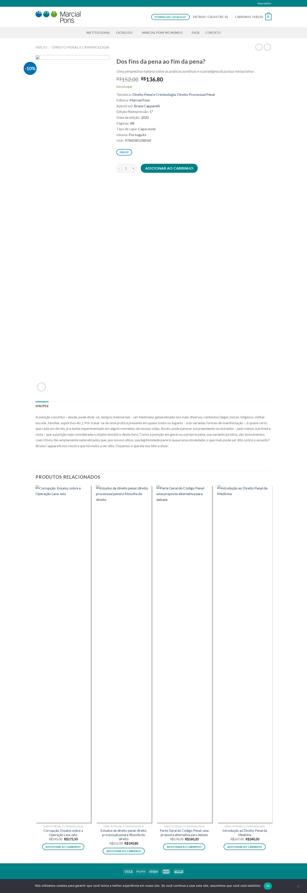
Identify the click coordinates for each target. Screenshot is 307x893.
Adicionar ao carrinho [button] (63, 846)
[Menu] (38, 32)
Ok (268, 886)
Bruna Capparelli (147, 106)
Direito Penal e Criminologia (80, 47)
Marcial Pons (139, 100)
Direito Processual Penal (196, 94)
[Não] (298, 887)
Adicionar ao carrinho (169, 168)
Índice (124, 152)
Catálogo (124, 32)
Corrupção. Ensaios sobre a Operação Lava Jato (63, 833)
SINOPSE (42, 406)
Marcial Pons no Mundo (162, 32)
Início (41, 47)
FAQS (196, 32)
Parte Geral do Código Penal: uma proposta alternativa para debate (184, 833)
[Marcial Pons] (58, 17)
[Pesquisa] (269, 32)
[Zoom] (41, 387)
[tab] (42, 406)
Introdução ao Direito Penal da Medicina (244, 833)
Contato (213, 32)
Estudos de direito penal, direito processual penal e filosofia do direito (124, 835)
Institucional (98, 32)
